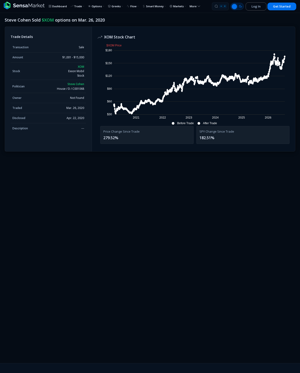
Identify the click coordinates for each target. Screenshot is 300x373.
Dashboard (59, 6)
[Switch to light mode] (237, 6)
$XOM (48, 20)
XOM (81, 67)
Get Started (282, 6)
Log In (256, 6)
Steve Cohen (76, 84)
